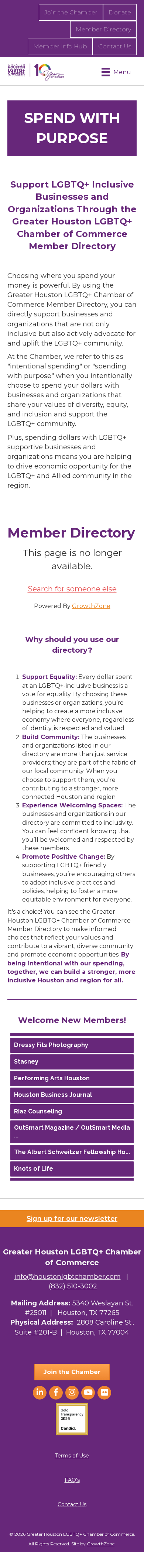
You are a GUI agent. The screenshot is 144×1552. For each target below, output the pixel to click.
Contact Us (114, 46)
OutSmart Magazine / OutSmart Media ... (72, 1130)
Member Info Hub (60, 46)
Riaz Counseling (38, 1109)
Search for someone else (72, 588)
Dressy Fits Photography (51, 1043)
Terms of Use (72, 1455)
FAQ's (72, 1480)
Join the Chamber (70, 12)
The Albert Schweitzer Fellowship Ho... (72, 1150)
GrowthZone (91, 606)
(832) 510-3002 (73, 1286)
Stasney (26, 1060)
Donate (120, 12)
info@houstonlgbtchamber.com (67, 1277)
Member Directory (103, 29)
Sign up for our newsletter (72, 1219)
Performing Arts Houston (52, 1076)
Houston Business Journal (53, 1093)
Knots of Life (33, 1167)
